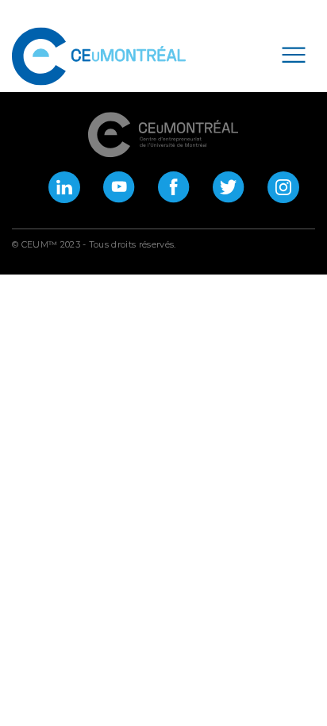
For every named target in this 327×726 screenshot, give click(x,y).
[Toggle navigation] (293, 54)
